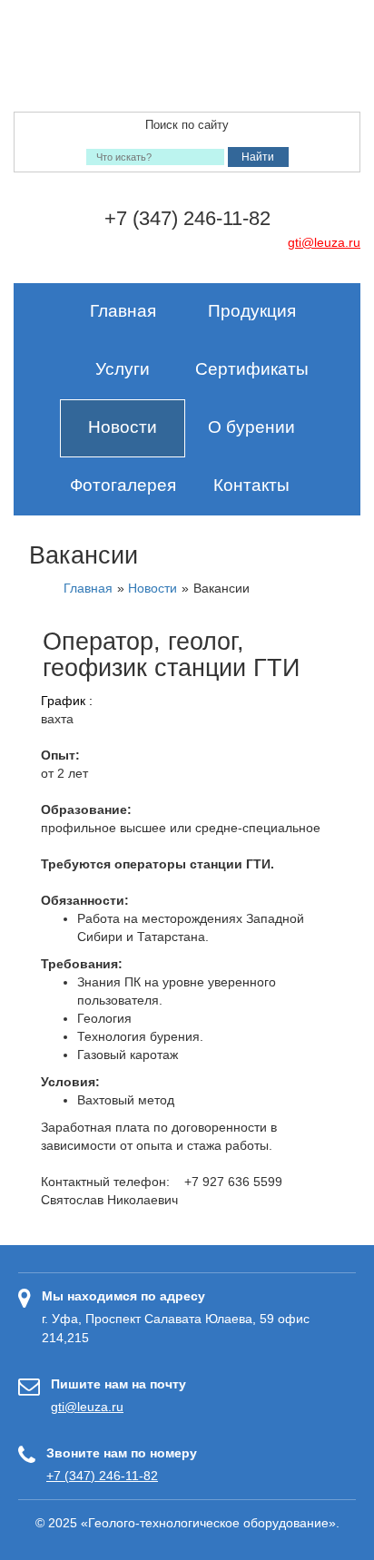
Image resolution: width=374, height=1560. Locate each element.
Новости (122, 427)
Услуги (122, 368)
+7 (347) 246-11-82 (102, 1475)
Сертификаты (252, 368)
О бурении (251, 427)
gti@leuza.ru (324, 242)
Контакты (251, 485)
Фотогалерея (123, 485)
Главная (123, 310)
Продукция (252, 310)
